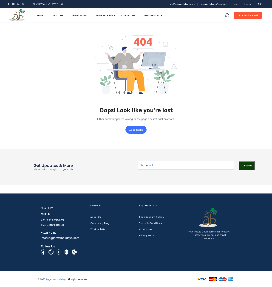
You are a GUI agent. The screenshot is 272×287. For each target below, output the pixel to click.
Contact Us (128, 15)
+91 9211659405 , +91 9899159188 (47, 4)
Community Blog (99, 223)
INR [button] (259, 4)
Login (235, 4)
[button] (227, 15)
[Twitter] (51, 252)
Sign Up (247, 4)
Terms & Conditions (150, 223)
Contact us (145, 229)
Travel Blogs (80, 15)
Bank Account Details (151, 217)
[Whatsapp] (74, 252)
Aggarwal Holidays (56, 279)
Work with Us (97, 229)
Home (40, 15)
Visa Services (151, 15)
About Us (57, 15)
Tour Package (104, 15)
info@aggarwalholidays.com (182, 4)
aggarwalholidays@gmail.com (214, 4)
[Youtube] (58, 252)
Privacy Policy (147, 235)
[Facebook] (43, 252)
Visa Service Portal (248, 15)
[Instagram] (66, 252)
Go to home (136, 129)
